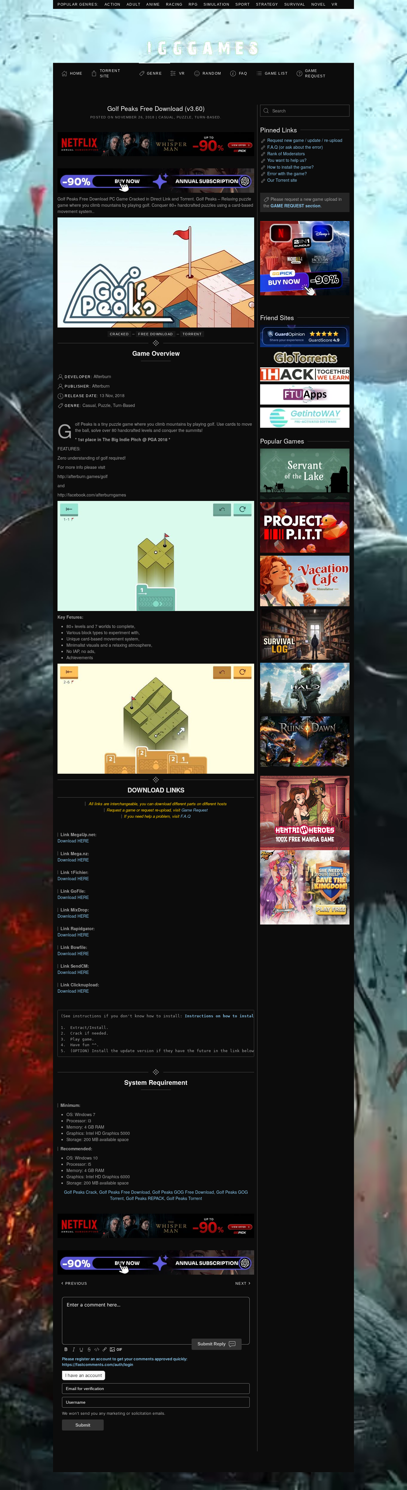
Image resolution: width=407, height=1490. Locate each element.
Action (113, 4)
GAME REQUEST (315, 73)
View (304, 472)
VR (335, 4)
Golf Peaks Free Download (124, 1192)
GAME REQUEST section (296, 206)
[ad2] (301, 813)
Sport (242, 4)
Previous (75, 1283)
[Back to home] (203, 36)
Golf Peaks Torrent (184, 1198)
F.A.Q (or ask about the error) (295, 147)
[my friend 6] (304, 394)
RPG (193, 4)
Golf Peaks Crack (80, 1192)
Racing (174, 4)
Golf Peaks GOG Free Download (183, 1192)
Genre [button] (154, 73)
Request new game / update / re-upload (304, 140)
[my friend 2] (304, 357)
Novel (318, 4)
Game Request (194, 810)
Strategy (267, 4)
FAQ (243, 73)
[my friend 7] (304, 417)
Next (241, 1283)
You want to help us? (287, 160)
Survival (294, 4)
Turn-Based (207, 117)
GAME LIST (276, 73)
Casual (166, 117)
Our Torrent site (282, 180)
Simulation (216, 4)
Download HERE (73, 841)
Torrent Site (110, 73)
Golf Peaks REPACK (145, 1198)
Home (76, 73)
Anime (153, 4)
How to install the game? (290, 167)
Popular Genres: (78, 4)
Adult (134, 4)
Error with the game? (287, 173)
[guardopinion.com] (304, 336)
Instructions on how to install (220, 1016)
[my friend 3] (304, 374)
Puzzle (184, 117)
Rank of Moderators (286, 153)
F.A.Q (185, 816)
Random (212, 73)
